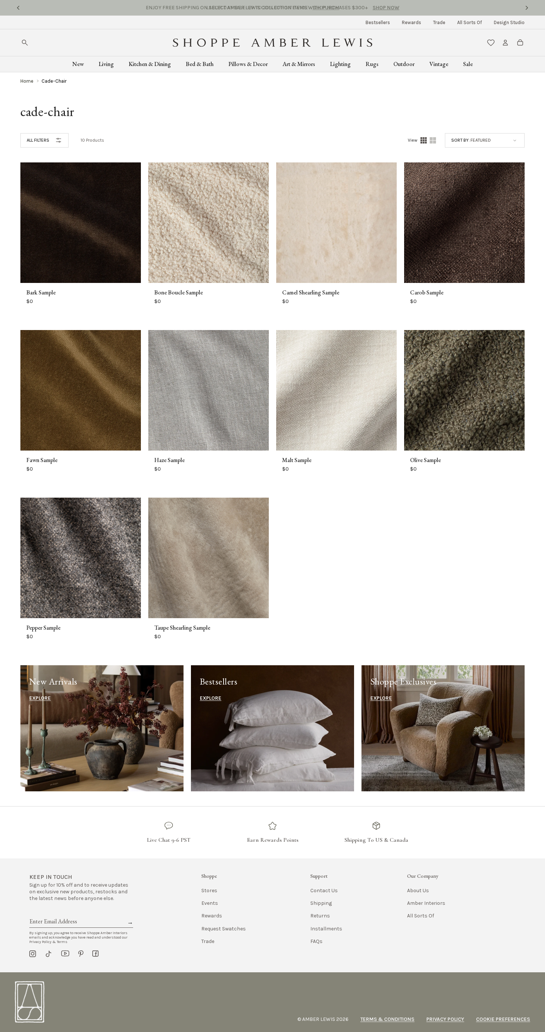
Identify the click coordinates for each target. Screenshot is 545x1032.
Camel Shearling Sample (310, 292)
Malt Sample (296, 460)
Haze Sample (169, 460)
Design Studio (509, 22)
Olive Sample (425, 460)
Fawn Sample (41, 460)
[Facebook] (95, 953)
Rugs (372, 64)
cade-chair (54, 81)
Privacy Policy (445, 1019)
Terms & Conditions (387, 1019)
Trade (439, 22)
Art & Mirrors (299, 64)
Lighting (340, 64)
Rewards (411, 22)
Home (26, 81)
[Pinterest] (80, 953)
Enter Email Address (52, 913)
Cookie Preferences (503, 1019)
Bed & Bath (200, 64)
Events (209, 903)
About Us (418, 890)
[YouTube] (65, 953)
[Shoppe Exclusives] (443, 728)
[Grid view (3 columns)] (433, 140)
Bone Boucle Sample (178, 292)
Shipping (321, 903)
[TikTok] (48, 953)
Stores (209, 890)
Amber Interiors (426, 903)
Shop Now (326, 7)
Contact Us (324, 890)
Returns (320, 916)
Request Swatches (223, 929)
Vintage (438, 64)
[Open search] (24, 42)
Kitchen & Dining (150, 64)
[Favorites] (491, 43)
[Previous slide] (18, 7)
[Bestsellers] (272, 728)
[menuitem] (378, 22)
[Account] (505, 42)
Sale (468, 64)
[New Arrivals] (102, 728)
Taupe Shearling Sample (182, 628)
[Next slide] (526, 7)
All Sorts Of (469, 22)
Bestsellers (378, 22)
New (78, 64)
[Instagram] (32, 953)
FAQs (316, 941)
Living (106, 64)
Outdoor (403, 64)
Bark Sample (41, 292)
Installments (326, 929)
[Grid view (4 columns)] (423, 140)
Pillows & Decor (248, 64)
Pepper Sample (43, 628)
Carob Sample (426, 292)
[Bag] (520, 42)
